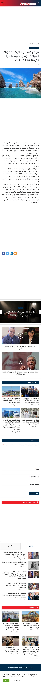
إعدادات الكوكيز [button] (15, 680)
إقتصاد (30, 43)
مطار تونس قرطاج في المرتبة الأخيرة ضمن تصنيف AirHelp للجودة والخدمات (11, 400)
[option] (20, 312)
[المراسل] (28, 3)
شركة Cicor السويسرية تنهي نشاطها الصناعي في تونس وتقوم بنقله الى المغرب (30, 422)
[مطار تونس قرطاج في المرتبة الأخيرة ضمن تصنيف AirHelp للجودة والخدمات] (11, 391)
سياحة (31, 48)
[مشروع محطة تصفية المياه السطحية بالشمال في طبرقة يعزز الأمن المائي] (30, 616)
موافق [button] (6, 680)
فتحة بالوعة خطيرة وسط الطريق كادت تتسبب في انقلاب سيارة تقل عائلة (11, 649)
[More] (15, 253)
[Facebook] (3, 253)
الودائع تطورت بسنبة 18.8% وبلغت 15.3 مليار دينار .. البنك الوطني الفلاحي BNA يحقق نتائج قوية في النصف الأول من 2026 (31, 652)
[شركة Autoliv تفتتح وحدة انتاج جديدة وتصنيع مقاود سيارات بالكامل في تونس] (30, 391)
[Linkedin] (11, 253)
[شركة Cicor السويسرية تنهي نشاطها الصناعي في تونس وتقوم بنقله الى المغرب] (30, 413)
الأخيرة (10, 546)
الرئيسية (35, 43)
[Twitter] (7, 253)
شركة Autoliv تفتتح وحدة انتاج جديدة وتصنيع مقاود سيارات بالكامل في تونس (31, 400)
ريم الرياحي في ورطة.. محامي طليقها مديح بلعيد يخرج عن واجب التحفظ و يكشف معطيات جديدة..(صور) (15, 555)
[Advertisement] (20, 121)
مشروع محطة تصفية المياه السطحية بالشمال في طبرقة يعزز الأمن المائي (31, 625)
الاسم (37, 469)
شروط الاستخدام (30, 676)
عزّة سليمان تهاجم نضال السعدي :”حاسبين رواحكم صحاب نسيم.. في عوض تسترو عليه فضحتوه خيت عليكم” (14, 595)
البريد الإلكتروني (34, 476)
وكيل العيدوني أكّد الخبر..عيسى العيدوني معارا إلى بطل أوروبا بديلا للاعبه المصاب (16, 585)
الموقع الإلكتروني (34, 484)
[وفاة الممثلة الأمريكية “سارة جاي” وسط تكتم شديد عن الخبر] (33, 565)
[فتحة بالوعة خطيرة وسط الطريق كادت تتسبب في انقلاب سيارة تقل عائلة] (10, 641)
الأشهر (31, 546)
